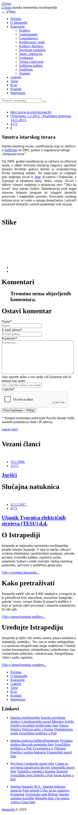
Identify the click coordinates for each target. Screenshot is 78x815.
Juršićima (10, 150)
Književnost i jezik (32, 42)
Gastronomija (28, 34)
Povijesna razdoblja (32, 50)
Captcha (8, 389)
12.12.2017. (18, 504)
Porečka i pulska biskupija (28, 752)
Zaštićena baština (30, 65)
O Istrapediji (18, 22)
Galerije (15, 77)
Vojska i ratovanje (31, 61)
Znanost (24, 73)
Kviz (13, 85)
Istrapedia (9, 809)
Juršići (9, 475)
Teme (14, 81)
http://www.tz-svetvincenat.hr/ (31, 112)
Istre (38, 177)
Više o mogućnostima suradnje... (24, 665)
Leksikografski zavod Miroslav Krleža (47, 721)
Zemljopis (26, 69)
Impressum (17, 93)
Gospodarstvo (28, 38)
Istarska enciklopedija (25, 717)
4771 (13, 508)
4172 (13, 124)
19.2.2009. (17, 462)
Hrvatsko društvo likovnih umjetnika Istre (41, 742)
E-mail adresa (12, 330)
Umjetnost (26, 58)
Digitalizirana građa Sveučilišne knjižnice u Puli (41, 731)
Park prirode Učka (35, 790)
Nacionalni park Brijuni (41, 794)
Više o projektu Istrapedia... (20, 572)
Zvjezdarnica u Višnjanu (49, 748)
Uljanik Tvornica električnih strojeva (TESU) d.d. (34, 520)
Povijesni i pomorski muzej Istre (32, 763)
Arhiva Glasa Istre (22, 802)
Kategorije (17, 26)
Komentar (9, 338)
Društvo (24, 30)
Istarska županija (21, 786)
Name (7, 321)
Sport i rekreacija (30, 54)
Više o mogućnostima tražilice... (23, 617)
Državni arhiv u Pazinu (38, 729)
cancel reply (10, 429)
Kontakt (15, 89)
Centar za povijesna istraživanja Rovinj (39, 765)
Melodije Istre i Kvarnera (52, 798)
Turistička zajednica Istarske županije (42, 771)
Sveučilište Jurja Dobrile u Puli (31, 775)
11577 (14, 466)
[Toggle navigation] (3, 12)
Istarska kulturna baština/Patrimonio (34, 740)
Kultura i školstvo (31, 46)
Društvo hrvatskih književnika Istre (34, 725)
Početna (15, 19)
